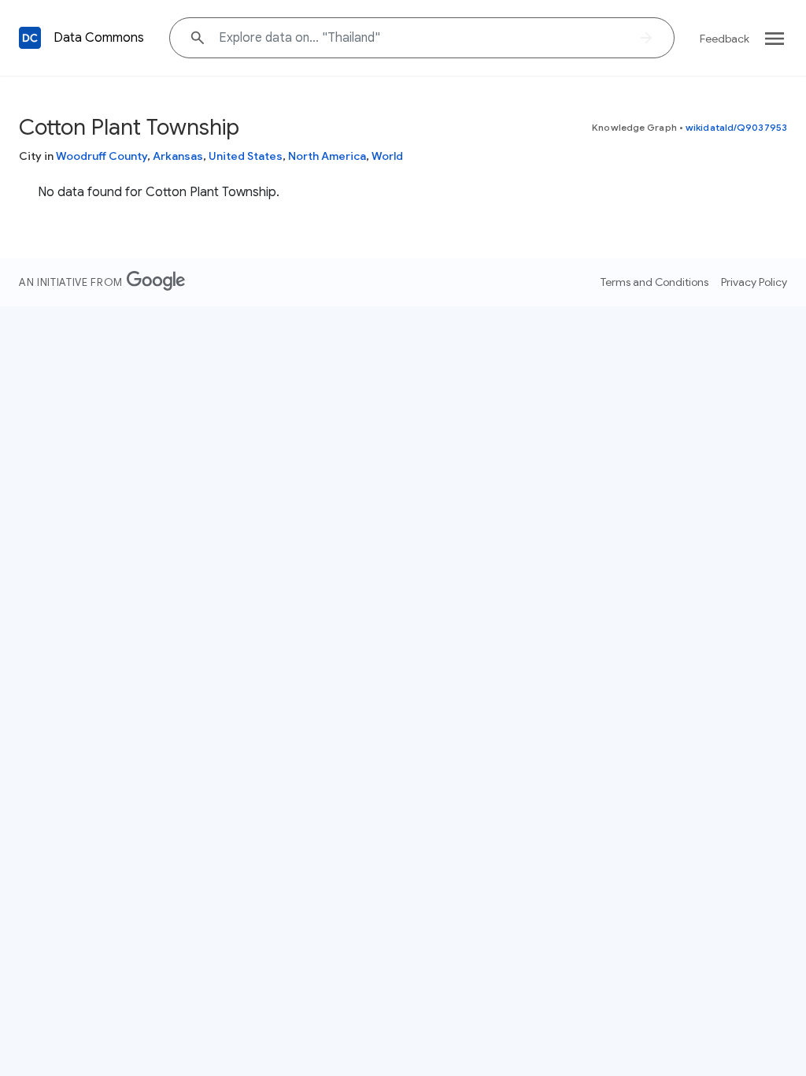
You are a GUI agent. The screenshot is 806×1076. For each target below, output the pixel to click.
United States (246, 156)
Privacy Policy (754, 282)
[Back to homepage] (30, 38)
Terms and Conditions (654, 282)
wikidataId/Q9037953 (736, 127)
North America (327, 156)
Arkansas (178, 156)
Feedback (724, 39)
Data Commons (99, 38)
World (387, 156)
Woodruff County (101, 156)
